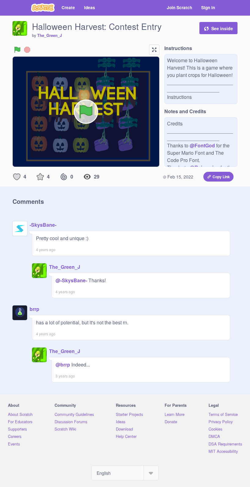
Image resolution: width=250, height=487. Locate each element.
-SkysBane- (43, 224)
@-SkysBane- (71, 280)
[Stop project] (27, 50)
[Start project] (17, 50)
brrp (34, 308)
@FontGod (202, 145)
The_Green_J (49, 35)
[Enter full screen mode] (154, 50)
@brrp (62, 364)
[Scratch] (42, 7)
